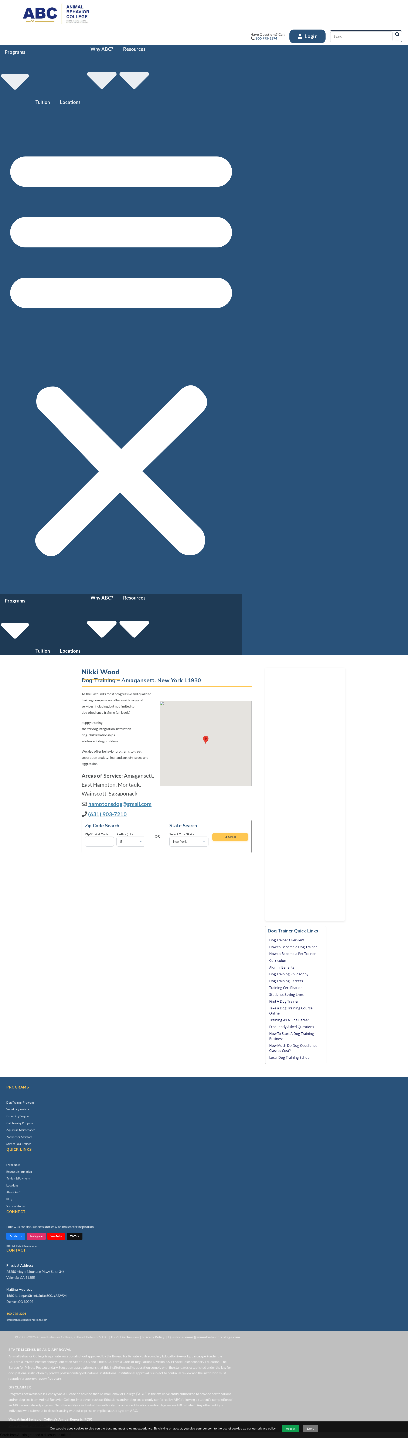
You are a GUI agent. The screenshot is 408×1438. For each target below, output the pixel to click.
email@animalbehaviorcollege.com (26, 1319)
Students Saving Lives (286, 994)
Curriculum (278, 960)
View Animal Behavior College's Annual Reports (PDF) (50, 1419)
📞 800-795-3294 (264, 38)
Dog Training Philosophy (288, 974)
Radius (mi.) (124, 834)
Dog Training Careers (286, 981)
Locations (70, 102)
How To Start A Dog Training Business (291, 1036)
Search (230, 837)
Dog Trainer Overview (286, 940)
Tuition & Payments (18, 1178)
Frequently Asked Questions (291, 1027)
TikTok (74, 1236)
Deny (310, 1428)
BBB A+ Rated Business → (21, 1246)
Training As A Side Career (289, 1020)
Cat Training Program (19, 1123)
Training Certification (286, 987)
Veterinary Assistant (18, 1109)
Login (310, 36)
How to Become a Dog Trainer (293, 947)
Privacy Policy (153, 1337)
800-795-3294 (16, 1313)
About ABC (13, 1192)
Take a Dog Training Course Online (291, 1011)
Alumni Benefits (281, 967)
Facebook (16, 1236)
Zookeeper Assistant (19, 1137)
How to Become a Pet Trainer (292, 953)
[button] (121, 350)
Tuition (42, 102)
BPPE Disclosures (125, 1337)
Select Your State (181, 834)
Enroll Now (13, 1165)
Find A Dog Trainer (284, 1001)
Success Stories (15, 1206)
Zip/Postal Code (96, 834)
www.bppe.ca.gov (192, 1356)
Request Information (19, 1171)
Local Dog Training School (289, 1057)
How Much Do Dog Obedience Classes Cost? (293, 1048)
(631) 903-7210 (107, 814)
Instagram (36, 1236)
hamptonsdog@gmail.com (120, 804)
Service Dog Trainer (18, 1143)
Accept (290, 1428)
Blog (9, 1199)
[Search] (397, 34)
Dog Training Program (20, 1102)
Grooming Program (18, 1116)
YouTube (56, 1236)
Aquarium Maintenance (20, 1130)
